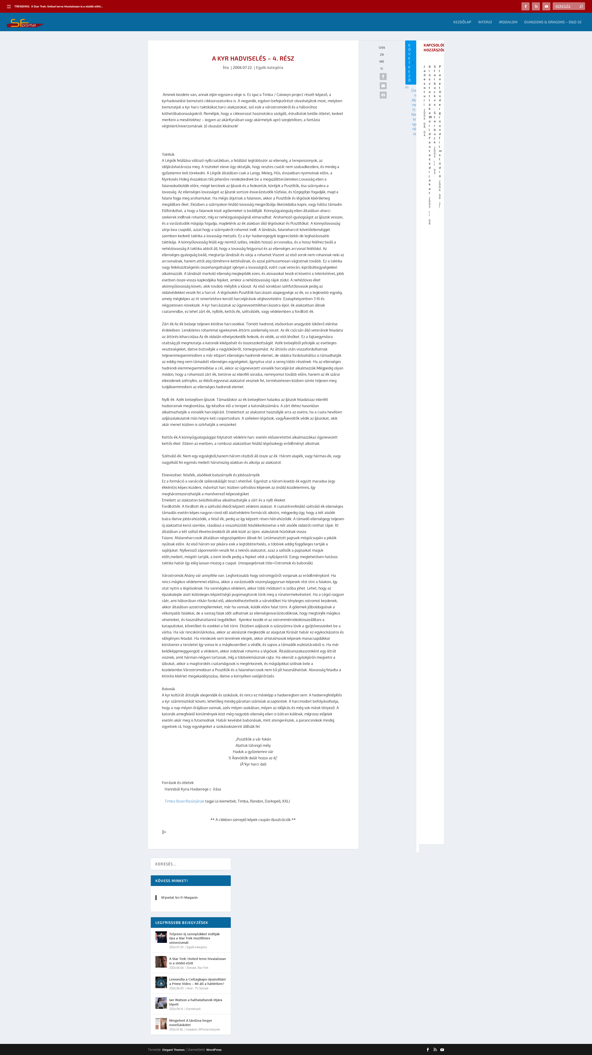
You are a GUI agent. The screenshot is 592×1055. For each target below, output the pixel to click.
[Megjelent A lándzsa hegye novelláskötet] (161, 1023)
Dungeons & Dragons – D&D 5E (553, 22)
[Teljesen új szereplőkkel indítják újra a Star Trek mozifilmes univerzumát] (161, 937)
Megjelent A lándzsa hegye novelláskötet (190, 1022)
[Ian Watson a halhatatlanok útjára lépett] (161, 1003)
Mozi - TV (192, 988)
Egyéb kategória (269, 67)
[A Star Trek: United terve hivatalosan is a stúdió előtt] (161, 962)
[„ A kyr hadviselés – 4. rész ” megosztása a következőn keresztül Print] (383, 95)
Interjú (485, 22)
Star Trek (202, 967)
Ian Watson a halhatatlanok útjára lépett (195, 1002)
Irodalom (508, 22)
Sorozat (191, 967)
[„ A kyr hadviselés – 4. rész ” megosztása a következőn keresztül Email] (383, 85)
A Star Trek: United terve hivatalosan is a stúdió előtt (197, 961)
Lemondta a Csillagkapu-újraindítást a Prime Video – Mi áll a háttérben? (197, 981)
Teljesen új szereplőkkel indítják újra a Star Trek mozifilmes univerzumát (194, 938)
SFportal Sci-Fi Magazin (179, 897)
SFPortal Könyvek (209, 1029)
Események (193, 1009)
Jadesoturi (425, 85)
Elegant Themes (173, 1050)
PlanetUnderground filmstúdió (440, 121)
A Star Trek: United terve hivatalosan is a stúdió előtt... (67, 6)
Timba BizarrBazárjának (184, 801)
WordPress (214, 1050)
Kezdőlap (462, 22)
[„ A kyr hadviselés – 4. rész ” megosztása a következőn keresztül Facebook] (383, 76)
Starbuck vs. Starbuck (435, 104)
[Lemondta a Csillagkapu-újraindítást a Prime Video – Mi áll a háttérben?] (161, 982)
